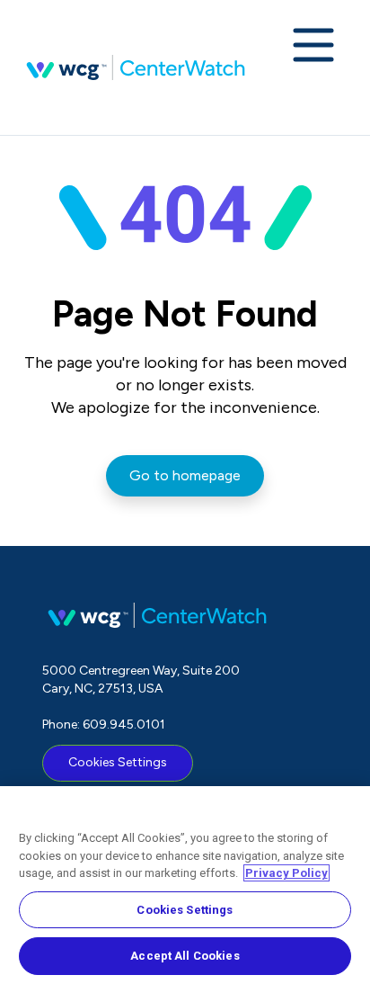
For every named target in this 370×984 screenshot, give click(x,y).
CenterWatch (136, 67)
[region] (185, 885)
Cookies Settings (117, 762)
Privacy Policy (286, 873)
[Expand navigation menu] (313, 47)
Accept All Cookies (184, 955)
